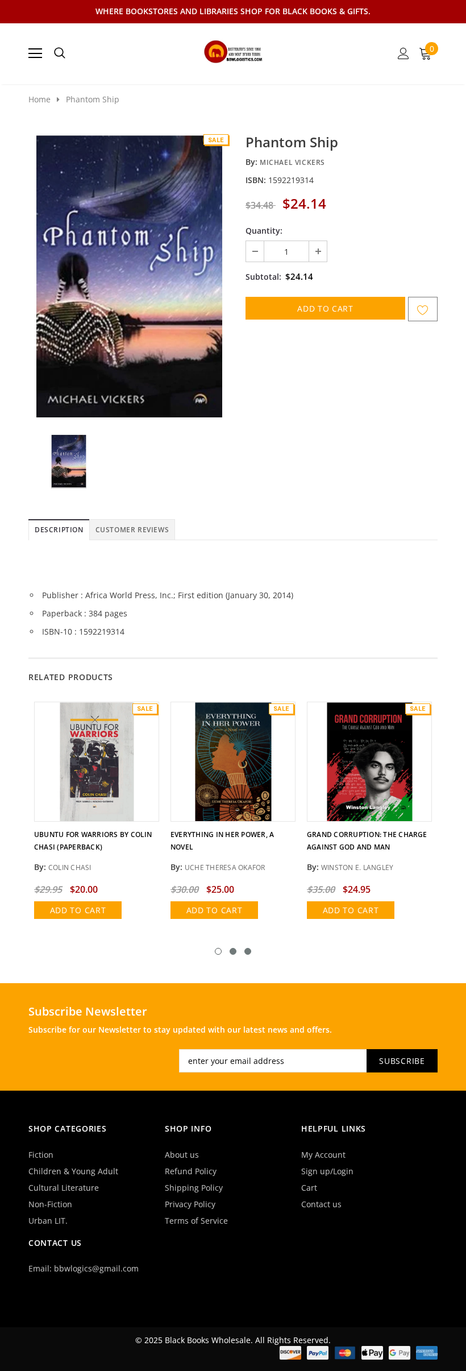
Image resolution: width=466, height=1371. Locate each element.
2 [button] (233, 951)
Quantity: (264, 230)
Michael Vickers (292, 162)
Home (39, 99)
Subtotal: (263, 276)
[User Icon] (403, 53)
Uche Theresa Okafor (225, 867)
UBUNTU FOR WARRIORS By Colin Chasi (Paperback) (93, 841)
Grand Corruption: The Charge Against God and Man (367, 841)
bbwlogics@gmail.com (96, 1268)
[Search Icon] (59, 53)
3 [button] (247, 951)
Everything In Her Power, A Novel (222, 841)
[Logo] (233, 50)
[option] (129, 275)
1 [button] (218, 951)
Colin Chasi (69, 867)
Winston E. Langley (357, 867)
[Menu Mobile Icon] (35, 53)
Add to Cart (78, 910)
